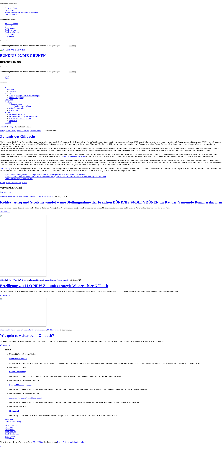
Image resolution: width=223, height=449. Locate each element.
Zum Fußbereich (11, 14)
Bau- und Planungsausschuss (20, 385)
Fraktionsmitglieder (16, 98)
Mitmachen (9, 100)
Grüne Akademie (15, 104)
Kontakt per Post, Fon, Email (20, 119)
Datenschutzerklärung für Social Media (23, 116)
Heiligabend (14, 411)
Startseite (3, 127)
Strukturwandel (35, 131)
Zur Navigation (10, 10)
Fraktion (8, 93)
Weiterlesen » (5, 212)
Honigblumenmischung (22, 106)
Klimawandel (11, 131)
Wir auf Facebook (11, 24)
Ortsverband (9, 89)
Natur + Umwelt (23, 131)
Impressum (13, 121)
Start (6, 87)
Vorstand (12, 91)
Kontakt (8, 112)
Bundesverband (10, 30)
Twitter (2, 183)
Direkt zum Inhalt (11, 8)
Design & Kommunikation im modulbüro (72, 442)
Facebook (17, 183)
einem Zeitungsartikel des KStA (73, 156)
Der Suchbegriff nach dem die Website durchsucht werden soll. (23, 46)
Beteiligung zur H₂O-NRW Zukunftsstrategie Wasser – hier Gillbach (54, 286)
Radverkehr (13, 110)
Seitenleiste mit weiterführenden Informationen (22, 12)
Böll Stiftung (9, 36)
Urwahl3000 (38, 442)
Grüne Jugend (10, 34)
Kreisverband (10, 28)
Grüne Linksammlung (17, 108)
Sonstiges (8, 102)
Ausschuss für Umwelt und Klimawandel (25, 398)
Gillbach (8, 123)
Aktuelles (3, 196)
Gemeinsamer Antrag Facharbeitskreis (19, 179)
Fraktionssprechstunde (18, 359)
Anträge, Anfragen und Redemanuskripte (24, 96)
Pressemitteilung (36, 280)
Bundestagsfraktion (12, 32)
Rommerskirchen (35, 196)
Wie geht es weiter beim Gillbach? (27, 335)
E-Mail (24, 183)
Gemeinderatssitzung (17, 372)
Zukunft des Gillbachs (17, 136)
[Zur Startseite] (12, 50)
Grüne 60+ (9, 26)
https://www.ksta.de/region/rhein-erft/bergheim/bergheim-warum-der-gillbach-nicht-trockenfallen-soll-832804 (45, 175)
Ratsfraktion (23, 196)
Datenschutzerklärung (17, 114)
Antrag (10, 127)
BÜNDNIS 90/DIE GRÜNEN (23, 55)
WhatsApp (10, 183)
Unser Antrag (5, 168)
